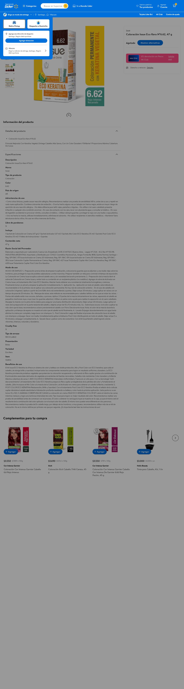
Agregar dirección (26, 40)
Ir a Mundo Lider (84, 5)
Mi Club (159, 14)
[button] (144, 6)
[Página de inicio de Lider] (11, 6)
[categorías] (65, 6)
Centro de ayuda (173, 14)
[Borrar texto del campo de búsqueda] (61, 6)
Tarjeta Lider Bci (146, 14)
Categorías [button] (31, 5)
